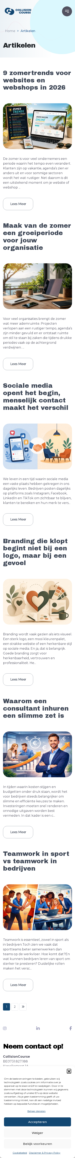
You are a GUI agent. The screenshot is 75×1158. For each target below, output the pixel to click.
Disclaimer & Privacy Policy (44, 1152)
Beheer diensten (36, 1111)
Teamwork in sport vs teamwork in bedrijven (36, 861)
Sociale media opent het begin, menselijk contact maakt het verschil (35, 396)
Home (10, 31)
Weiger (37, 1133)
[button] (69, 1071)
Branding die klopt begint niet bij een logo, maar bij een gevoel (35, 552)
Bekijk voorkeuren (37, 1144)
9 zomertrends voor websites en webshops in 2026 (37, 80)
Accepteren (37, 1122)
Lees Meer (18, 204)
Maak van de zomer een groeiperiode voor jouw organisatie (37, 236)
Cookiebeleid (20, 1152)
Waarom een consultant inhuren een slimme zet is (36, 708)
